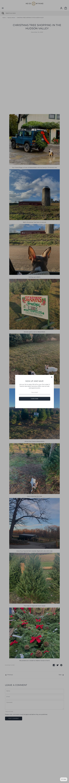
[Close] (52, 377)
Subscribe (34, 398)
